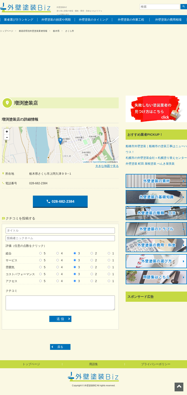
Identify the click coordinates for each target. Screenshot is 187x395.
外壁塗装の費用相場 (168, 19)
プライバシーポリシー (155, 364)
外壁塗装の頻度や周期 (56, 19)
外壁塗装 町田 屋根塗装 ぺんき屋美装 (150, 163)
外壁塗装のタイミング (93, 19)
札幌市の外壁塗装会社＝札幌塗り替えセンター (156, 157)
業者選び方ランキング (18, 19)
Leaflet (86, 161)
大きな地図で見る (107, 166)
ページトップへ (179, 387)
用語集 (93, 364)
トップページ (6, 31)
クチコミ (11, 290)
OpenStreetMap (100, 161)
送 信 (60, 319)
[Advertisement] (93, 64)
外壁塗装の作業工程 (131, 19)
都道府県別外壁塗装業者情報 (33, 31)
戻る (60, 346)
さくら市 (69, 31)
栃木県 (56, 31)
